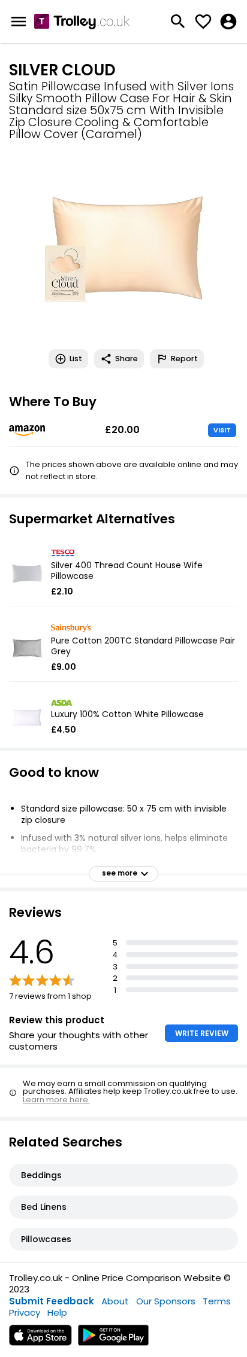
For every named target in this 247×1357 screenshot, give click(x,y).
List (76, 358)
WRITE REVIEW (201, 1033)
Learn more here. (56, 1099)
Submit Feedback (51, 1301)
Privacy (24, 1312)
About (115, 1301)
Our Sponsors (165, 1301)
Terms (217, 1301)
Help (57, 1312)
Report (184, 358)
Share (126, 358)
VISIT (222, 430)
